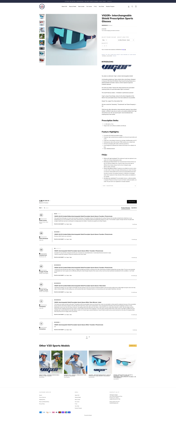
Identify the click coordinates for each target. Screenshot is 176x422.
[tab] (125, 208)
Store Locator (81, 6)
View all (133, 345)
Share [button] (71, 224)
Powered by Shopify (88, 415)
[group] (46, 201)
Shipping (108, 30)
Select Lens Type (123, 37)
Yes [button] (65, 224)
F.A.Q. (95, 6)
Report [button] (67, 224)
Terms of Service (42, 397)
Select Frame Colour (109, 37)
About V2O (64, 6)
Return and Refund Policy (44, 401)
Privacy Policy (42, 403)
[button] (119, 25)
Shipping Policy (42, 399)
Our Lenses (89, 6)
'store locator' (107, 55)
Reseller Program (110, 6)
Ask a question (108, 185)
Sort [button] (40, 207)
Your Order (101, 6)
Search (40, 395)
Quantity (105, 43)
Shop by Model (72, 6)
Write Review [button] (131, 201)
